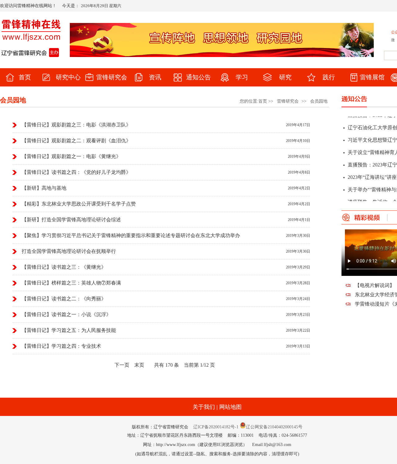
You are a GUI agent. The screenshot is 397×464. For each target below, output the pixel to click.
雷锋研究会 (288, 101)
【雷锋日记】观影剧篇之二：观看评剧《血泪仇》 (76, 140)
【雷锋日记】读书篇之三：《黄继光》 (64, 267)
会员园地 (319, 101)
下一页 (121, 365)
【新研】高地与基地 (44, 188)
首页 (262, 101)
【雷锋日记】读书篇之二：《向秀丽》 (64, 298)
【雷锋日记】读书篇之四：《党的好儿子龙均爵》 (76, 172)
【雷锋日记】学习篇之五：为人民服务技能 (69, 330)
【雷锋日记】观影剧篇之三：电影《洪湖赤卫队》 (76, 124)
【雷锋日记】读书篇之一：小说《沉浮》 (66, 314)
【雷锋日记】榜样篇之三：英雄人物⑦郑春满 (71, 282)
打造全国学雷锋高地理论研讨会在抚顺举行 (69, 251)
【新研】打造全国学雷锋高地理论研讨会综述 (71, 219)
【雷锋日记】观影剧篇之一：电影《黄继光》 (71, 156)
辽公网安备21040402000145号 (274, 427)
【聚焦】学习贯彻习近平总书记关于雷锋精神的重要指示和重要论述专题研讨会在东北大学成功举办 (131, 235)
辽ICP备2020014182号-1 (216, 427)
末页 (139, 365)
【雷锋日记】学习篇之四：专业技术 (61, 346)
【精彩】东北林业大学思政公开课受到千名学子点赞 (79, 203)
